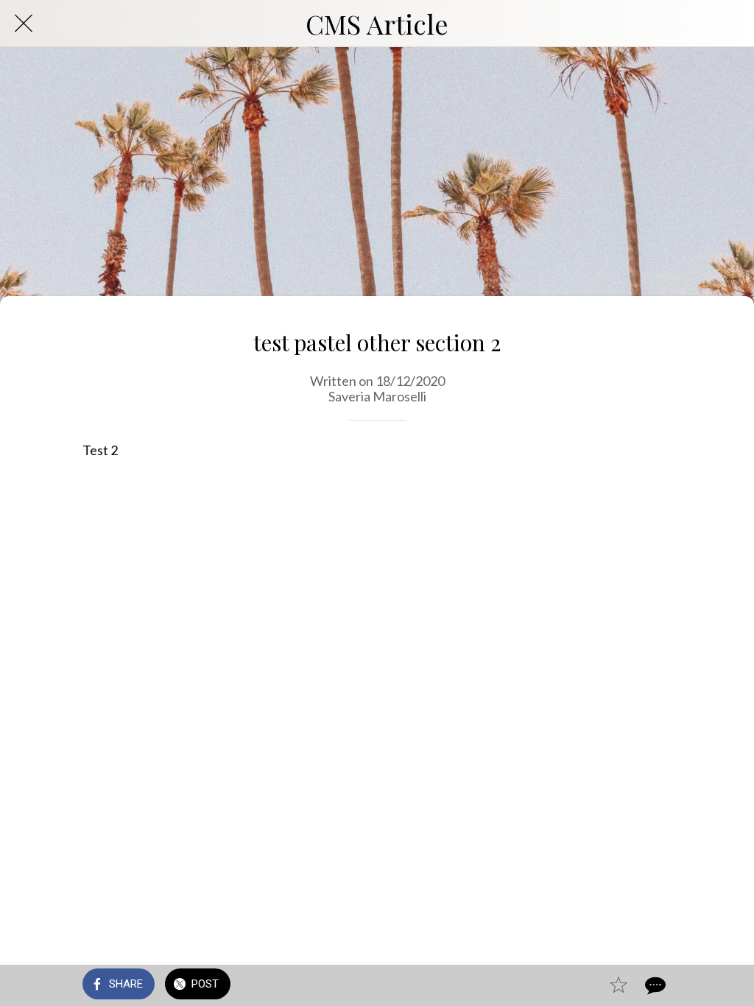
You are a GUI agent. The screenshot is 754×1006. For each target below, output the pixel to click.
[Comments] (654, 985)
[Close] (23, 23)
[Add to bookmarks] (618, 985)
